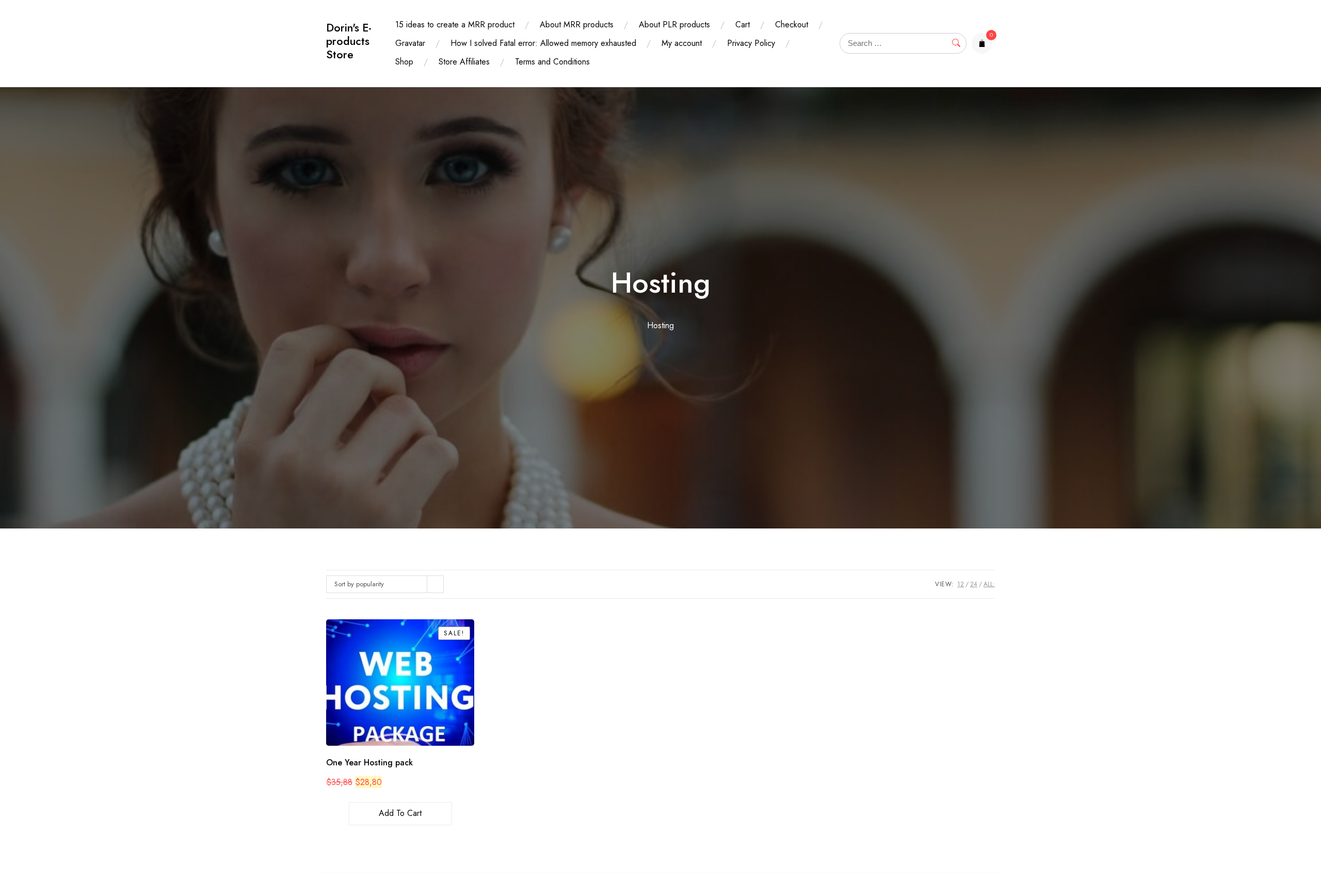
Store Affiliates (464, 62)
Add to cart (400, 813)
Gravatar (410, 43)
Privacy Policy (751, 43)
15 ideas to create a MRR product (454, 24)
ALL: (989, 584)
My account (682, 43)
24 (973, 584)
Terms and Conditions (552, 62)
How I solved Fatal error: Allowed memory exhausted (543, 43)
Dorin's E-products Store (349, 41)
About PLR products (674, 24)
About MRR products (577, 24)
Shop (404, 62)
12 (960, 584)
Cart (742, 24)
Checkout (791, 24)
